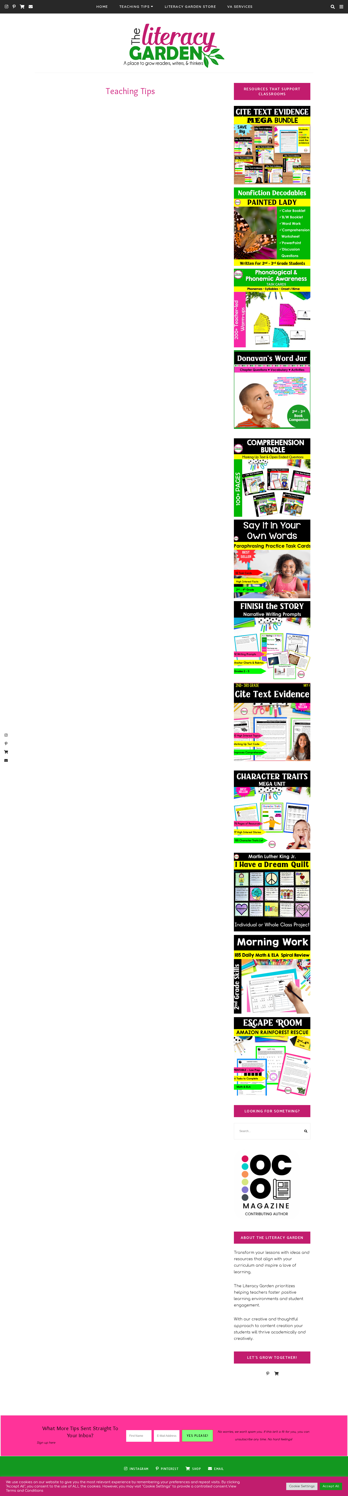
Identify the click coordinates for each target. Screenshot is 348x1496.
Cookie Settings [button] (302, 1486)
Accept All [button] (331, 1486)
